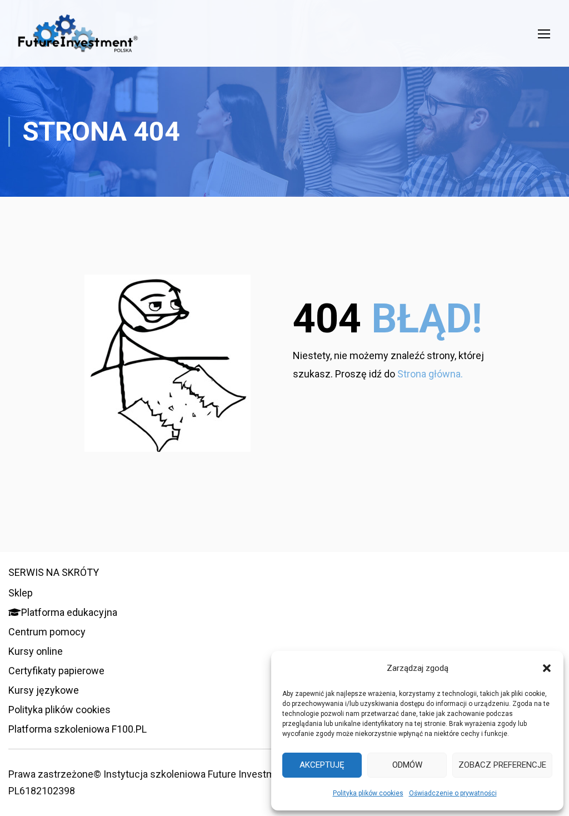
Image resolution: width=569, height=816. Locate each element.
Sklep (20, 593)
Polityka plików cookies (368, 793)
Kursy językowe (43, 690)
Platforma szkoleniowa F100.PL (77, 729)
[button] (546, 668)
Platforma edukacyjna (69, 612)
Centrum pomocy (47, 632)
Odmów (407, 765)
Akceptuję (322, 765)
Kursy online (35, 651)
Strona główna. (430, 374)
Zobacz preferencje (502, 765)
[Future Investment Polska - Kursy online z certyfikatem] (78, 39)
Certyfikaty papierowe (56, 670)
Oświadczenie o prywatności (453, 793)
